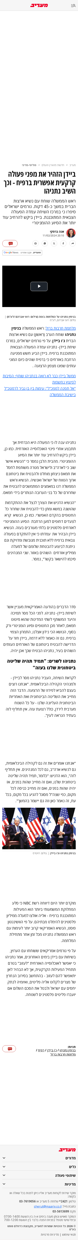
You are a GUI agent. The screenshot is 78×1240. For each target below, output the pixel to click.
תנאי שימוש (69, 1234)
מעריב (72, 165)
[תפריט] (74, 5)
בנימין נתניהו (68, 1050)
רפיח (41, 1050)
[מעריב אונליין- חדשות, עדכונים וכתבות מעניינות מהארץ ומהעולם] (39, 5)
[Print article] (35, 243)
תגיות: (72, 1047)
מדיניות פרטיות (50, 1234)
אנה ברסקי (57, 231)
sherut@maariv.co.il (48, 1206)
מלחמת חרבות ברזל (61, 328)
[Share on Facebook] (63, 243)
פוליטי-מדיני (29, 165)
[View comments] (10, 243)
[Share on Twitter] (54, 243)
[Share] (72, 243)
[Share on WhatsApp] (45, 243)
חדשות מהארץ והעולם (53, 165)
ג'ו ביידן (52, 1050)
